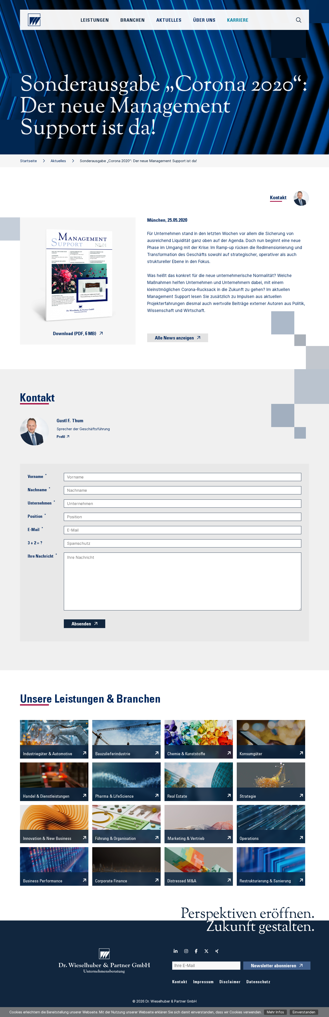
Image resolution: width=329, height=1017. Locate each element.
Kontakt (179, 982)
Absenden (81, 624)
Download (74, 334)
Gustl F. (64, 421)
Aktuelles (58, 161)
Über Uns (204, 20)
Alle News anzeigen (174, 338)
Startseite (28, 161)
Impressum (203, 982)
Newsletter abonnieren (273, 966)
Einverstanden (304, 1012)
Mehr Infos (275, 1012)
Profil (61, 437)
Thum (77, 421)
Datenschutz (258, 982)
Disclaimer (230, 982)
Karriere (238, 20)
